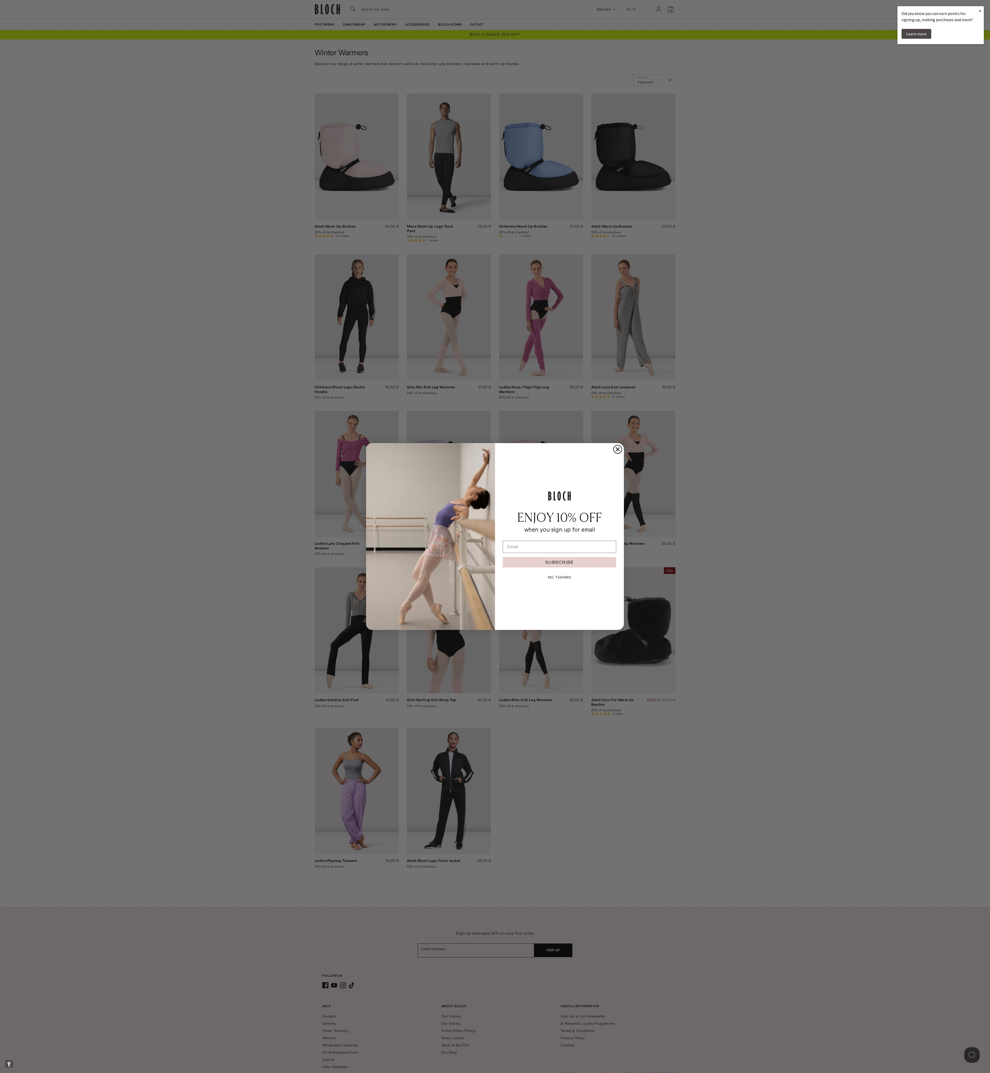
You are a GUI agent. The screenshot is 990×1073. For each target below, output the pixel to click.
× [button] (980, 10)
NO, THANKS (559, 577)
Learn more (916, 33)
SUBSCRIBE (559, 562)
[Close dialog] (618, 449)
